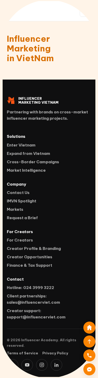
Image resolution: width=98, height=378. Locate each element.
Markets (15, 209)
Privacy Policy (55, 353)
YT (27, 365)
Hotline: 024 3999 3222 (30, 287)
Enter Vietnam (21, 145)
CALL (89, 355)
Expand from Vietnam (28, 153)
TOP (89, 341)
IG (42, 365)
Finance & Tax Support (29, 265)
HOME (89, 328)
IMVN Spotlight (21, 200)
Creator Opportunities (29, 256)
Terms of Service (22, 353)
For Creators (20, 240)
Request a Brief (22, 217)
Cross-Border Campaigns (33, 161)
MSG (89, 369)
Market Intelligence (26, 170)
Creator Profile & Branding (34, 248)
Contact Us (18, 192)
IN (56, 365)
